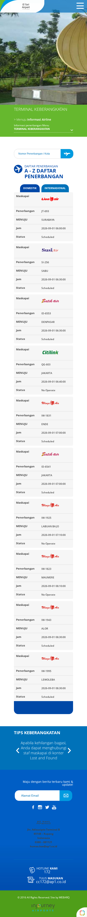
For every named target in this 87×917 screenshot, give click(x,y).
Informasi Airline (32, 119)
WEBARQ (64, 897)
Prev (17, 750)
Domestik (30, 188)
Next (69, 750)
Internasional (55, 188)
